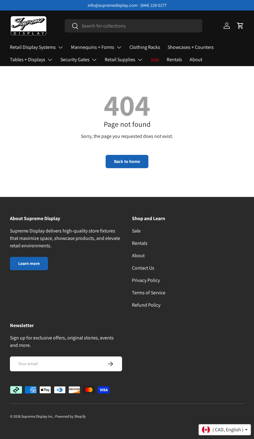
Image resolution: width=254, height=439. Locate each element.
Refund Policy (146, 305)
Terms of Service (148, 292)
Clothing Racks (144, 47)
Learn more (29, 263)
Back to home (127, 161)
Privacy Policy (146, 280)
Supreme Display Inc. (37, 416)
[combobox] (133, 25)
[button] (240, 25)
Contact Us (143, 268)
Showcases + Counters (191, 47)
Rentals (174, 59)
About (196, 59)
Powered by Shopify (70, 416)
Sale (155, 59)
